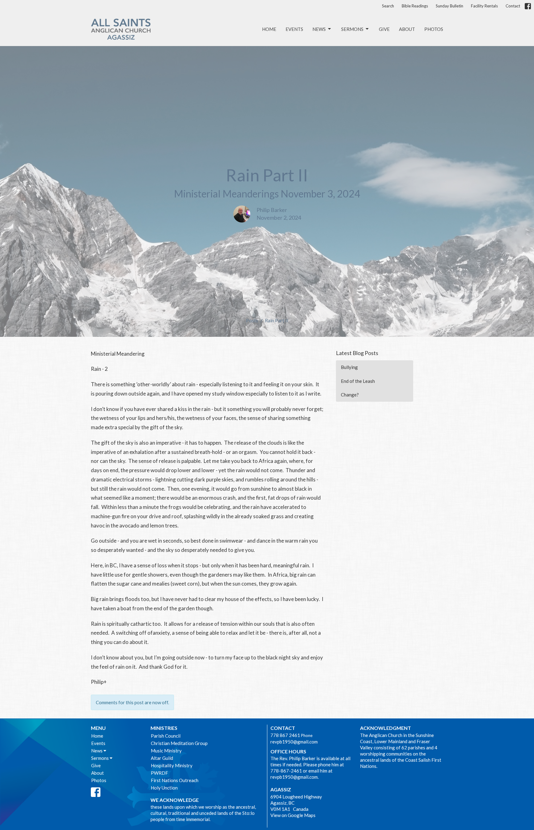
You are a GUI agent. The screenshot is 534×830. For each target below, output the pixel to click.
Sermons (352, 29)
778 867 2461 (285, 735)
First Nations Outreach (174, 780)
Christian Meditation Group (179, 743)
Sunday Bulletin (449, 5)
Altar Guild (162, 758)
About (407, 29)
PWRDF (159, 773)
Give (384, 29)
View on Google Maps (293, 815)
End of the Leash (358, 381)
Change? (350, 394)
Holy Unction (164, 787)
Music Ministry (166, 750)
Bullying (349, 367)
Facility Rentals (484, 5)
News (319, 29)
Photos (433, 29)
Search (388, 5)
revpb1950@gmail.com (294, 741)
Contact (513, 5)
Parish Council (165, 736)
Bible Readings (415, 5)
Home (269, 29)
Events (294, 29)
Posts (252, 320)
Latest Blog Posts (357, 352)
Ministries (163, 728)
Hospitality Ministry (172, 765)
